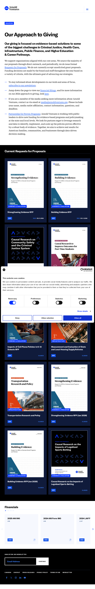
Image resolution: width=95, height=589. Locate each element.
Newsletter (67, 572)
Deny (17, 318)
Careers (8, 572)
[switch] (36, 303)
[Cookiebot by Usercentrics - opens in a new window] (82, 270)
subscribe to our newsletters (22, 86)
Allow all (77, 318)
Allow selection (47, 318)
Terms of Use (55, 572)
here (46, 94)
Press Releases (28, 572)
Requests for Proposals (16, 68)
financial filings (48, 91)
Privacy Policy (42, 572)
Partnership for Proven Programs (24, 114)
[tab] (5, 510)
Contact (17, 572)
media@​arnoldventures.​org (54, 102)
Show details (82, 311)
